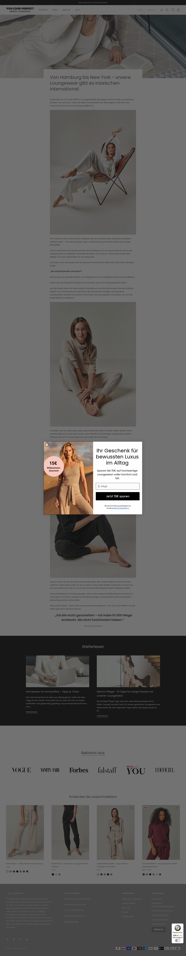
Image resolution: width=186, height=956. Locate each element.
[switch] (177, 940)
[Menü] (181, 925)
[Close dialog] (47, 444)
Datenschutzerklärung (120, 508)
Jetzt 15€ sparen (117, 496)
